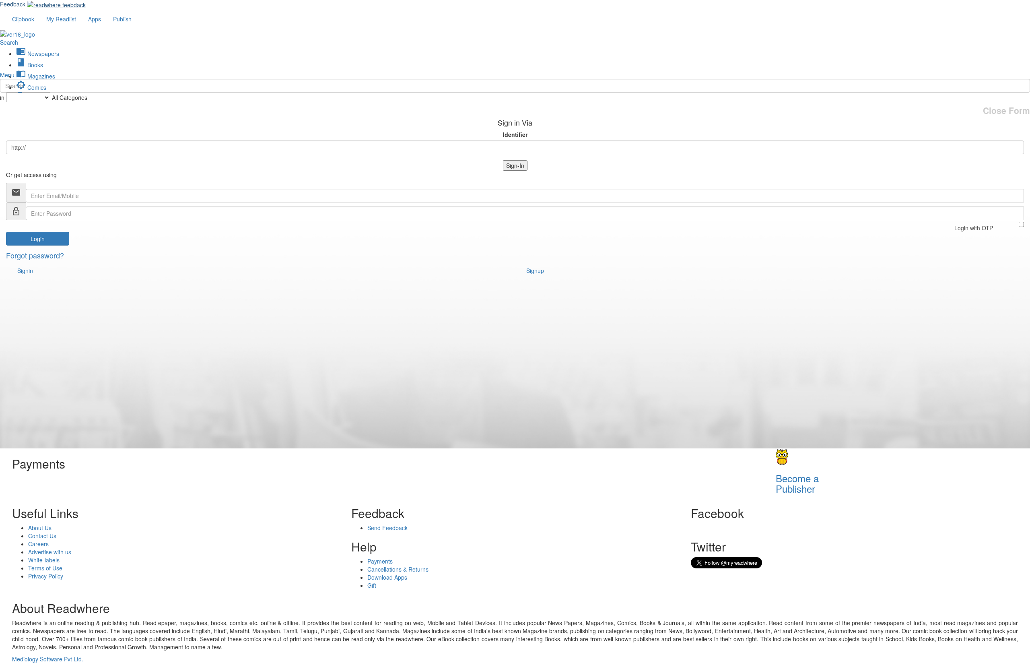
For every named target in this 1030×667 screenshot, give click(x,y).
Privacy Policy (45, 576)
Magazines (35, 76)
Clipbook (23, 19)
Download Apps (387, 577)
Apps (94, 19)
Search (9, 42)
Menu (7, 75)
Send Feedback (387, 528)
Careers (38, 544)
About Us (40, 528)
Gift (371, 585)
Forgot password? (35, 255)
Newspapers (37, 54)
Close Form (1006, 110)
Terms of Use (45, 568)
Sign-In (515, 165)
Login (38, 239)
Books (29, 65)
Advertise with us (49, 552)
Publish (122, 19)
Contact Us (42, 536)
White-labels (44, 560)
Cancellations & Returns (397, 569)
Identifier (515, 134)
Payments (380, 561)
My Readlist (61, 19)
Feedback (12, 4)
